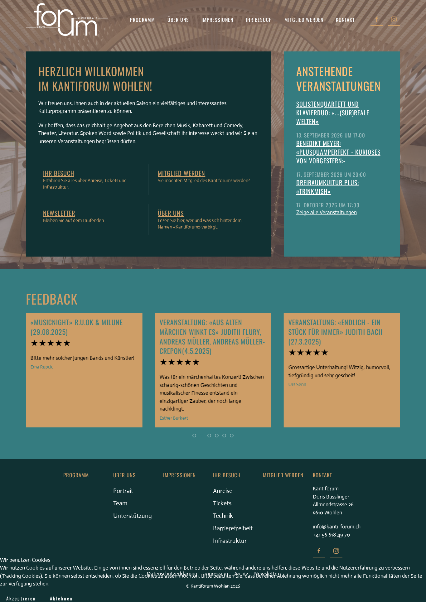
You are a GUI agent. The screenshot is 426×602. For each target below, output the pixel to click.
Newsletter (59, 213)
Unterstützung (132, 516)
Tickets (222, 503)
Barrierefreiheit (233, 528)
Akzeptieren (21, 598)
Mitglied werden (303, 19)
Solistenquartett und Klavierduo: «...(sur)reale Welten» (332, 112)
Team (120, 503)
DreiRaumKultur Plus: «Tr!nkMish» (327, 187)
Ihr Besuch (58, 173)
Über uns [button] (178, 19)
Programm (142, 19)
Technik (223, 516)
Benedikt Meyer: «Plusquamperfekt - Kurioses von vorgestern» (338, 151)
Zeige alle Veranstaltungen (326, 212)
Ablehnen (61, 598)
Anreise (222, 491)
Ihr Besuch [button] (259, 19)
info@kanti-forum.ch (337, 526)
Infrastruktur (230, 541)
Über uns (171, 213)
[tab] (194, 435)
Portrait (123, 491)
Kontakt (345, 19)
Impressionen (217, 19)
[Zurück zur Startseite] (67, 19)
